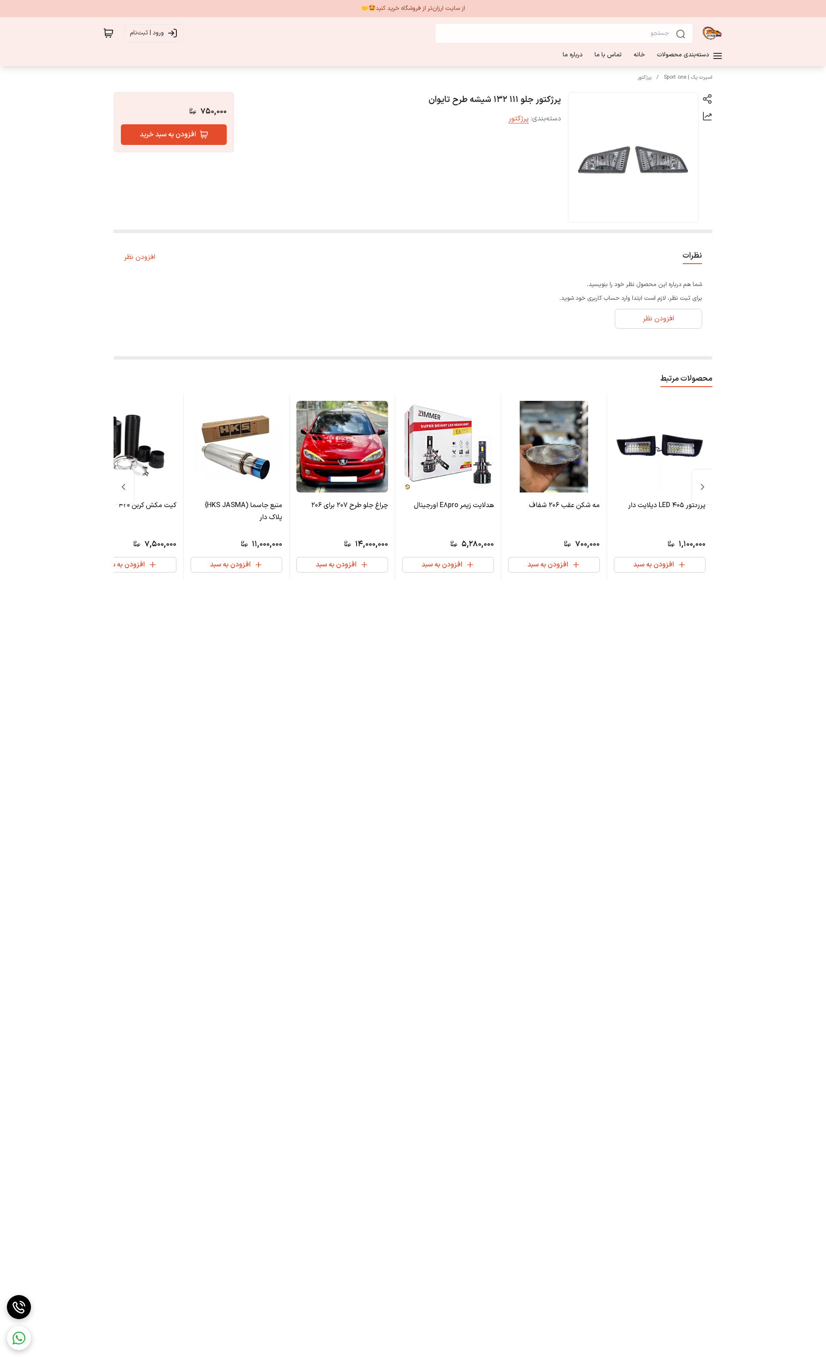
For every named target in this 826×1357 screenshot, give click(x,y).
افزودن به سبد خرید (168, 134)
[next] (123, 487)
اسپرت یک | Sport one (688, 77)
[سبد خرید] (108, 33)
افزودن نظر (139, 257)
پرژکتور (644, 77)
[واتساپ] (19, 1338)
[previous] (702, 487)
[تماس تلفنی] (19, 1307)
